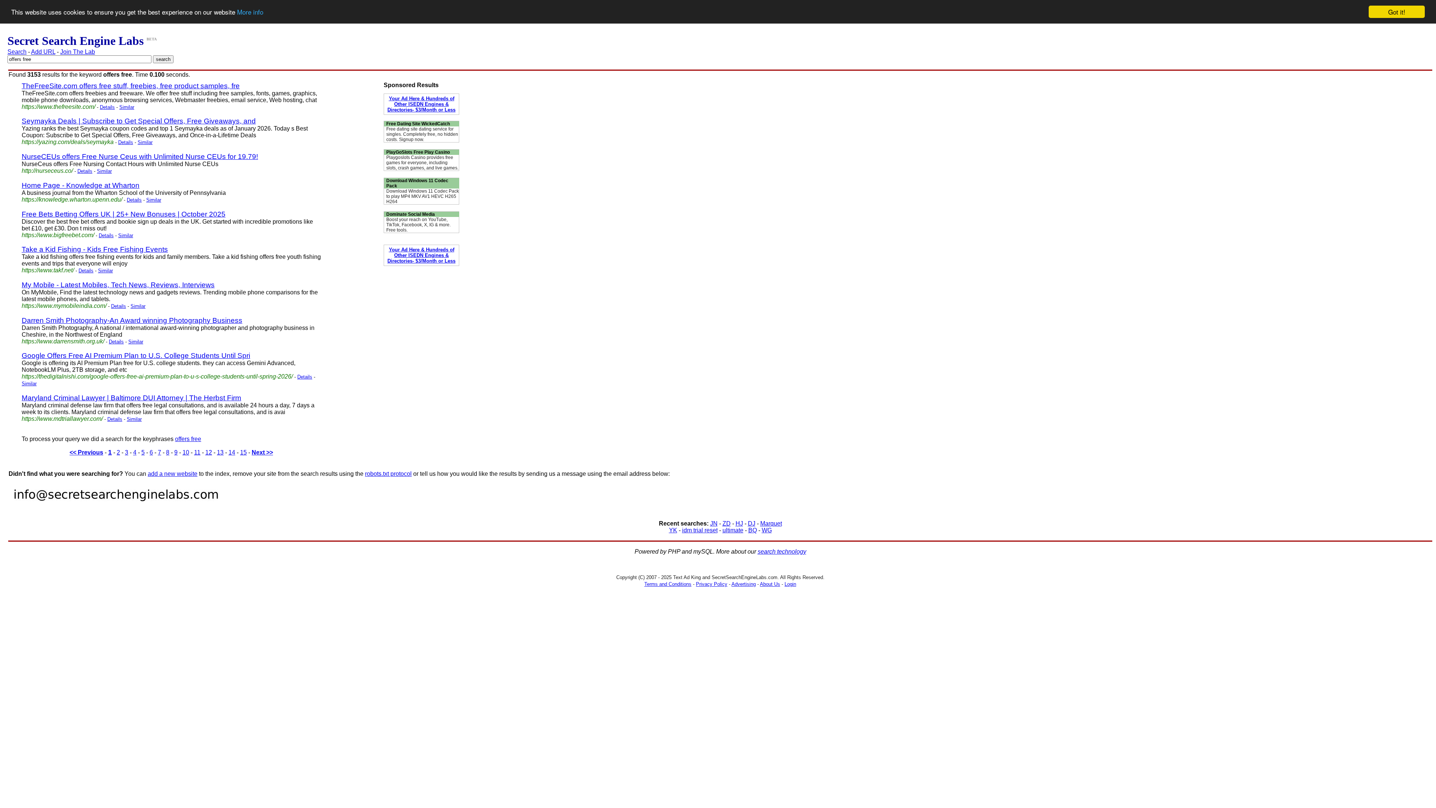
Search (17, 52)
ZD (726, 523)
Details (107, 107)
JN (714, 523)
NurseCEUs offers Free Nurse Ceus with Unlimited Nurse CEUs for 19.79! (140, 156)
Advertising (743, 584)
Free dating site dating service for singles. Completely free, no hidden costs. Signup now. (422, 134)
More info (250, 12)
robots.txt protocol (388, 474)
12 (208, 452)
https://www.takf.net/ (48, 270)
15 (243, 452)
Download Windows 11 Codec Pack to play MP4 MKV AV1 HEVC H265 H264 (422, 196)
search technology (782, 551)
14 (231, 452)
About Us (770, 584)
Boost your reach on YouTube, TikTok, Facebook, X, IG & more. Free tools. (418, 225)
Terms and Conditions (667, 584)
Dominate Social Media (410, 214)
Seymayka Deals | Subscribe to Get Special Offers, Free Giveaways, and (139, 121)
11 (197, 452)
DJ (751, 523)
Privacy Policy (711, 584)
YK (673, 530)
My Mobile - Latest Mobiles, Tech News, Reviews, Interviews (118, 285)
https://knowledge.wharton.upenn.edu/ (72, 199)
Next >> (262, 452)
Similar (126, 107)
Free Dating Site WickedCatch (418, 123)
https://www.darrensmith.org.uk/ (63, 341)
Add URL (43, 52)
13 (220, 452)
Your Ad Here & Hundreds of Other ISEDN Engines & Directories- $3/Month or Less (421, 104)
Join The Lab (77, 52)
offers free (188, 439)
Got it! (1396, 11)
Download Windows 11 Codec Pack (417, 183)
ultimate (732, 530)
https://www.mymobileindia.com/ (64, 306)
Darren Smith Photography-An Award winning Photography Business (132, 320)
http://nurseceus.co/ (47, 171)
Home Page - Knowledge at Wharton (80, 185)
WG (767, 530)
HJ (739, 523)
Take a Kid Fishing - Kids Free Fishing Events (95, 249)
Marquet (771, 523)
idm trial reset (700, 530)
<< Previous (86, 452)
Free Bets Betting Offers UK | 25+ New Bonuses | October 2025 (123, 214)
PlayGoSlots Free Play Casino (418, 152)
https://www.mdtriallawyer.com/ (62, 419)
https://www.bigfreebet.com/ (58, 235)
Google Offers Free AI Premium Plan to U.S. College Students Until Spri (136, 355)
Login (790, 584)
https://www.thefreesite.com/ (58, 107)
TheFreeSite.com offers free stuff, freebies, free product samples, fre (131, 86)
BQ (752, 530)
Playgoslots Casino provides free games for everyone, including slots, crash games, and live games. (422, 163)
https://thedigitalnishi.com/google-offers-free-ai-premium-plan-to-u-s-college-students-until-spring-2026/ (157, 376)
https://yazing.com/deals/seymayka (68, 142)
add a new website (172, 474)
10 (185, 452)
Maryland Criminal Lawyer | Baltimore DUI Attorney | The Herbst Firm (131, 398)
